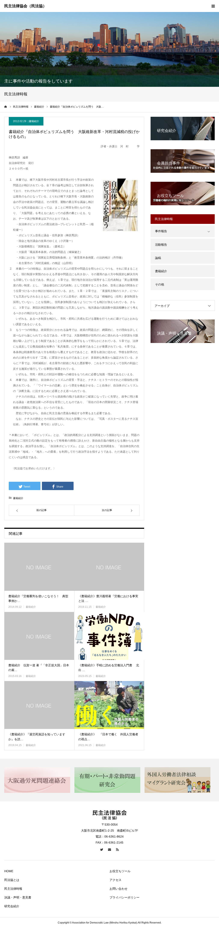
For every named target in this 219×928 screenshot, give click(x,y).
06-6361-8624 (114, 836)
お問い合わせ (118, 888)
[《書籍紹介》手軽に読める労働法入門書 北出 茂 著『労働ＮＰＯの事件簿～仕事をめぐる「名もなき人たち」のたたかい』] (109, 636)
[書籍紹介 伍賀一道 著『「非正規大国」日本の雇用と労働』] (39, 636)
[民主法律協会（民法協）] (25, 6)
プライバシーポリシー (124, 897)
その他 (159, 284)
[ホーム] (5, 107)
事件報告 (161, 231)
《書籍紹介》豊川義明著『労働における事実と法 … (108, 598)
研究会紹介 (11, 906)
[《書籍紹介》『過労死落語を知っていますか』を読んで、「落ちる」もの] (39, 705)
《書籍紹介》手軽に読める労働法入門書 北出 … (108, 667)
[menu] (213, 6)
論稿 (158, 258)
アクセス (115, 880)
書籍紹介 (34, 121)
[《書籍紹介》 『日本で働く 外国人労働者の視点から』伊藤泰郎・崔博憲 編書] (109, 705)
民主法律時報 (13, 888)
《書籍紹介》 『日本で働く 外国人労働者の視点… (108, 737)
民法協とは (11, 880)
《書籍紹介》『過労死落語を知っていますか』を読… (36, 737)
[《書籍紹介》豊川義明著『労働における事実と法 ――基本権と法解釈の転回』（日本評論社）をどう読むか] (109, 567)
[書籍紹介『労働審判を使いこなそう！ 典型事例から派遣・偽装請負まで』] (39, 567)
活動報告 (161, 244)
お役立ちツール (120, 871)
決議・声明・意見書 (17, 897)
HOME (8, 871)
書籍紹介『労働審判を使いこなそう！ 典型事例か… (38, 598)
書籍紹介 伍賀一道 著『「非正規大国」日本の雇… (38, 667)
